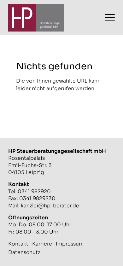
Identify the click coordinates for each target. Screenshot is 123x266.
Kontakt (18, 243)
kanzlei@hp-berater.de (50, 205)
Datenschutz (24, 252)
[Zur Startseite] (36, 18)
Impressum (70, 243)
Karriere (42, 243)
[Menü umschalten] (110, 18)
